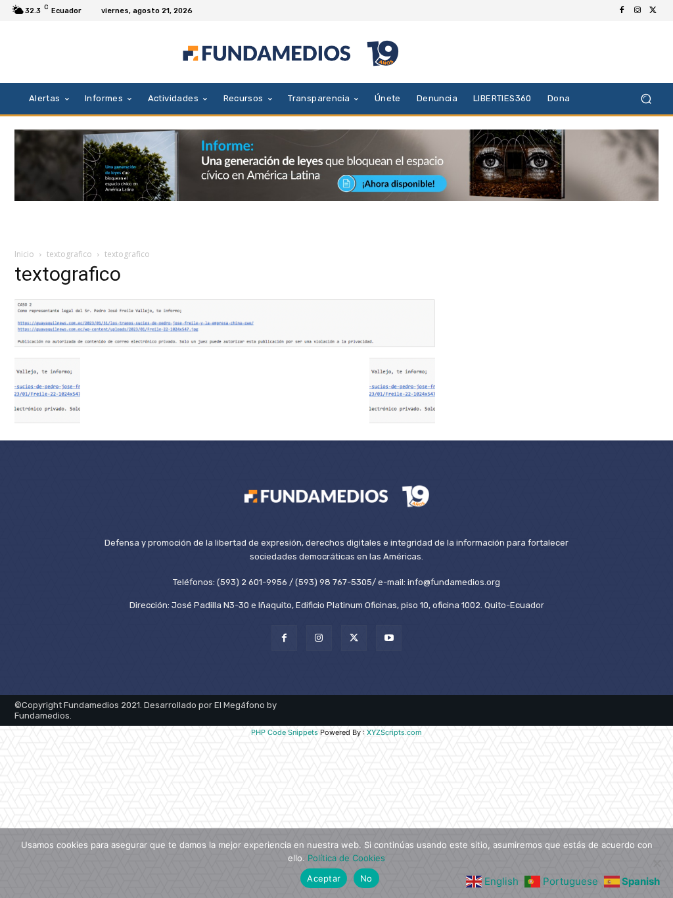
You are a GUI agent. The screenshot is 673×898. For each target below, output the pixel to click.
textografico (69, 254)
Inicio (24, 254)
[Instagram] (637, 10)
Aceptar (323, 878)
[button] (645, 98)
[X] (653, 10)
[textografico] (224, 344)
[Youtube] (389, 638)
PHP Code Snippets (284, 732)
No (366, 878)
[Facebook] (622, 10)
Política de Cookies (346, 858)
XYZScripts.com (394, 732)
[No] (656, 863)
